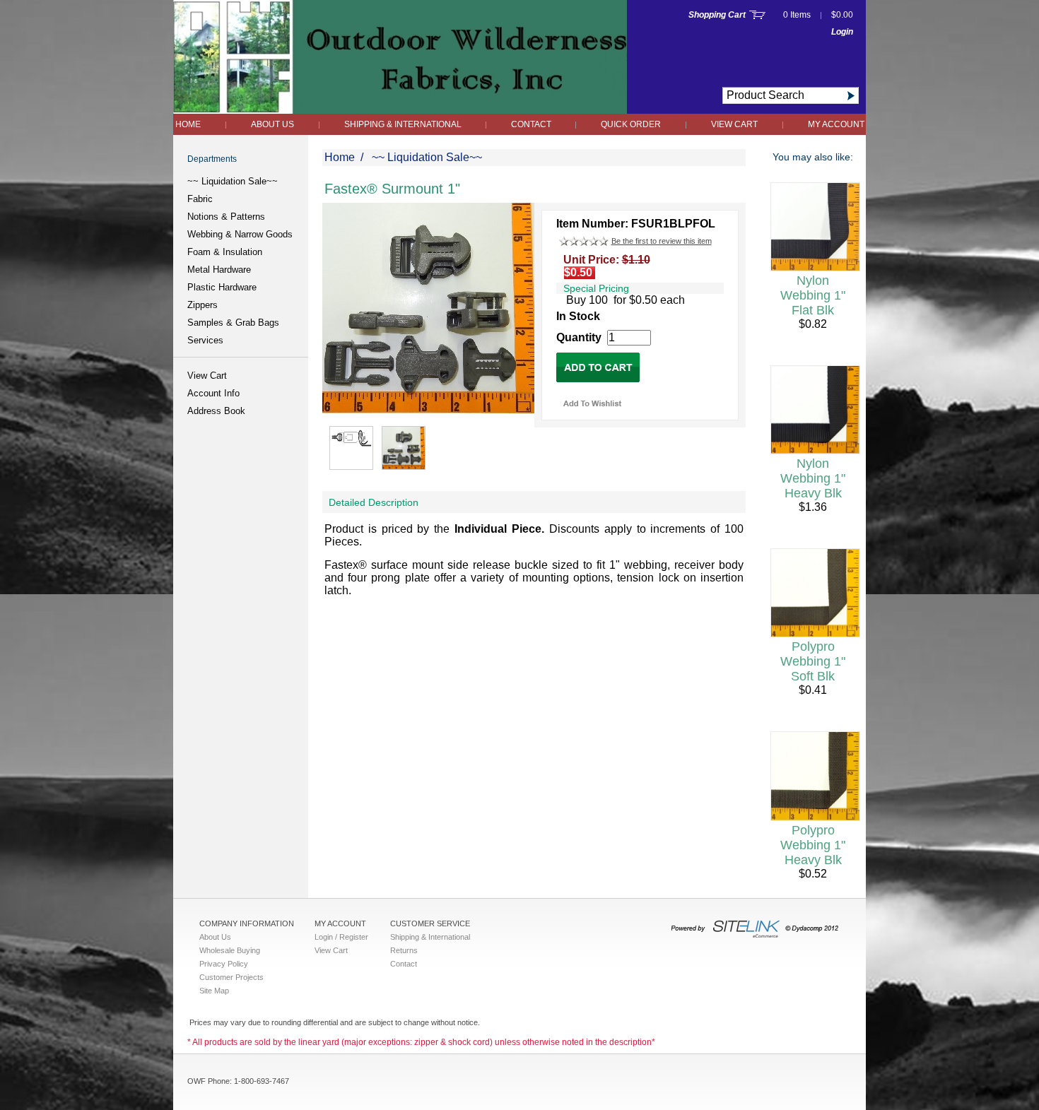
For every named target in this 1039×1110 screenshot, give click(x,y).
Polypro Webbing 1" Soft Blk (812, 661)
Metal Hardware (219, 269)
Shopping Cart (717, 15)
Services (205, 340)
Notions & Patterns (226, 216)
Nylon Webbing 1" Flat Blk (812, 295)
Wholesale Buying (229, 950)
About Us (272, 124)
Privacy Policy (223, 964)
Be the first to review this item (661, 241)
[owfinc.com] (400, 110)
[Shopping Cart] (757, 15)
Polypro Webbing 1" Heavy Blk (812, 845)
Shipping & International (404, 124)
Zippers (202, 305)
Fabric (200, 199)
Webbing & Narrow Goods (240, 234)
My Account (836, 124)
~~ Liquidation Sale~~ (232, 181)
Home (188, 124)
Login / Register (341, 937)
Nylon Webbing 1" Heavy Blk (812, 478)
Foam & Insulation (224, 252)
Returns (404, 950)
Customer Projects (231, 977)
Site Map (214, 990)
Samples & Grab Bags (233, 322)
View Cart (734, 124)
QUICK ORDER (631, 124)
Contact (532, 124)
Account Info (213, 393)
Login (842, 32)
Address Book (216, 411)
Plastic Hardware (222, 287)
